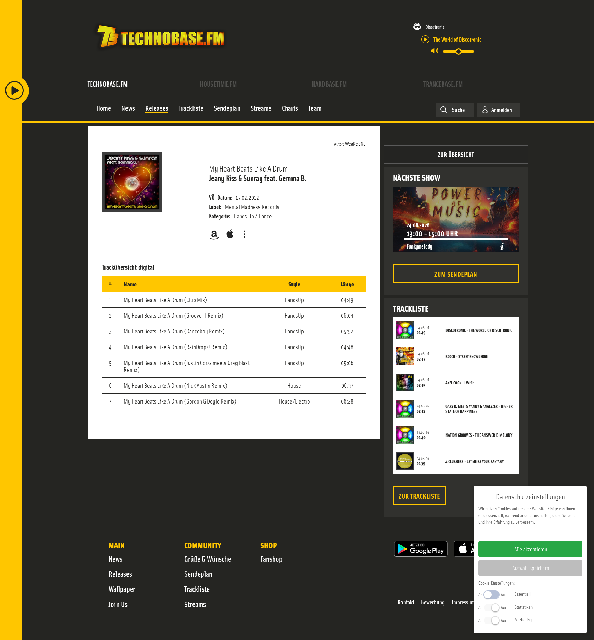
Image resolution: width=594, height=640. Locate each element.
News (115, 558)
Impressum (463, 602)
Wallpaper (122, 588)
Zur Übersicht (456, 154)
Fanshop (271, 558)
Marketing (523, 619)
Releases (120, 573)
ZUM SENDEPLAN (455, 273)
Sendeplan (198, 573)
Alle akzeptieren (530, 548)
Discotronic (434, 26)
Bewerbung (433, 602)
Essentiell (523, 594)
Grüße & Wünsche (207, 558)
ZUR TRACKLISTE (419, 495)
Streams (195, 603)
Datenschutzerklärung (542, 533)
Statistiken (524, 607)
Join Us (118, 603)
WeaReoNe (355, 143)
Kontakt (406, 602)
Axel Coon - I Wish (460, 382)
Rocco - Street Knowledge (467, 356)
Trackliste (197, 588)
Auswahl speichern (530, 567)
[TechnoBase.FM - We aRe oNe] (160, 52)
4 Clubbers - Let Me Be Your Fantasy (475, 461)
